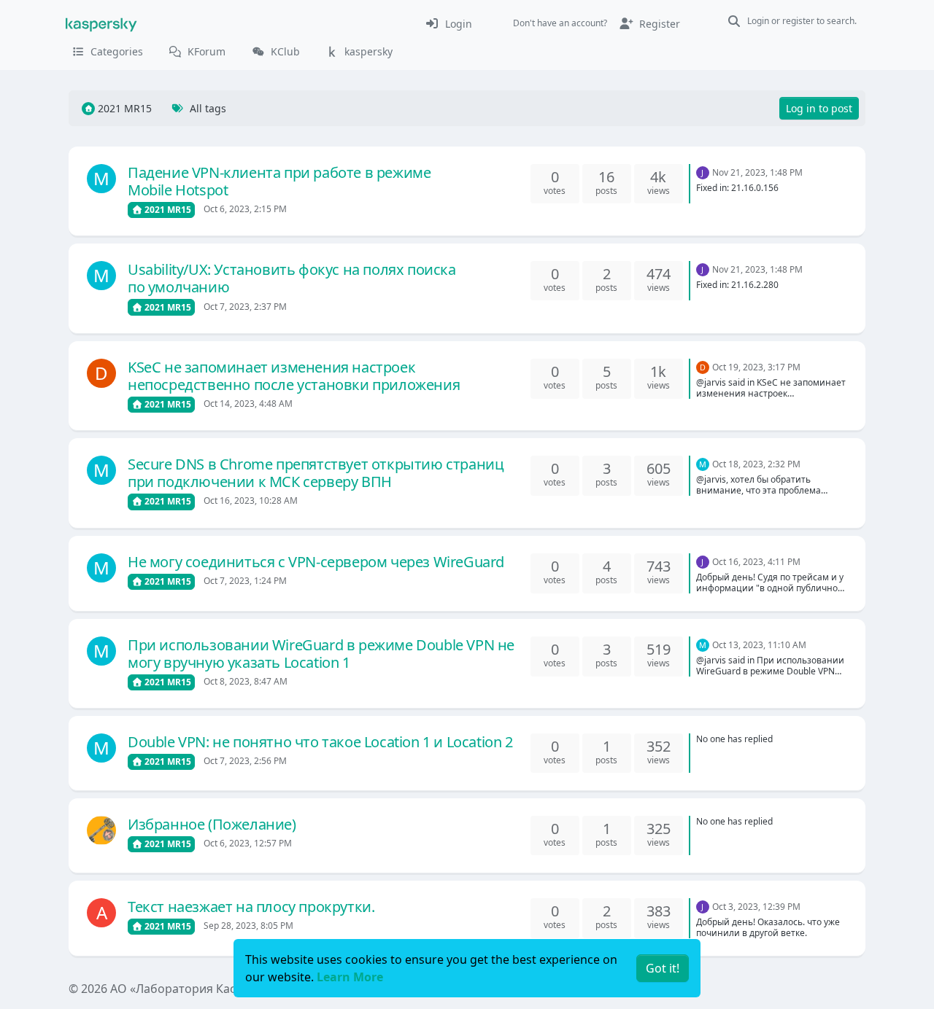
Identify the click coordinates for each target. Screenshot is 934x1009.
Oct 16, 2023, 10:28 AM (251, 500)
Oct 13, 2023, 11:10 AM (759, 645)
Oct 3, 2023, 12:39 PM (756, 906)
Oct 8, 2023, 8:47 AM (245, 681)
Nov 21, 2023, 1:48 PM (757, 172)
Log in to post (819, 108)
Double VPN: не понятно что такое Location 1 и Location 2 (320, 742)
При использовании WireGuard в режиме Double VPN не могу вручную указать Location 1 (321, 653)
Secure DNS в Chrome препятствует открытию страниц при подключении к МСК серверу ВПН (315, 472)
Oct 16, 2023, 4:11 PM (756, 562)
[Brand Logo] (101, 23)
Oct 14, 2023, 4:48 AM (248, 403)
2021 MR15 (166, 209)
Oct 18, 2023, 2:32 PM (756, 464)
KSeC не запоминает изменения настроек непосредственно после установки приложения (294, 375)
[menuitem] (448, 23)
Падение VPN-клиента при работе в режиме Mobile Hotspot (279, 181)
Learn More (350, 977)
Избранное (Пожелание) (212, 824)
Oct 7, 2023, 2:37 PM (245, 306)
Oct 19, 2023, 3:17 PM (756, 367)
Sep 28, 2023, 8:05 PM (248, 925)
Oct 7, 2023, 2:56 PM (245, 761)
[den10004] (101, 830)
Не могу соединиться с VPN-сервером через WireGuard (316, 562)
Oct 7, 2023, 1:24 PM (245, 580)
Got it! (662, 968)
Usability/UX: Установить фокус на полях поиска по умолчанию (292, 278)
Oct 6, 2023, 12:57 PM (248, 843)
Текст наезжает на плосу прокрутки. (251, 906)
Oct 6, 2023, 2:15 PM (245, 209)
